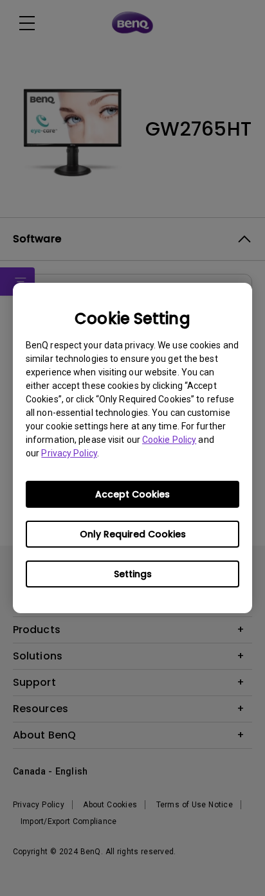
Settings (133, 574)
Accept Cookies (132, 494)
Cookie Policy (169, 440)
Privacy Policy (68, 453)
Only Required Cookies (133, 534)
